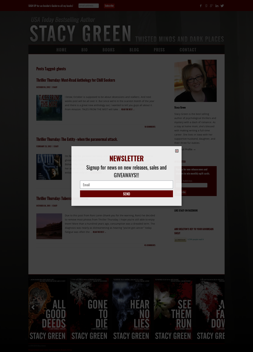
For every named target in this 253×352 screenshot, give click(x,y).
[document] (126, 176)
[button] (177, 151)
